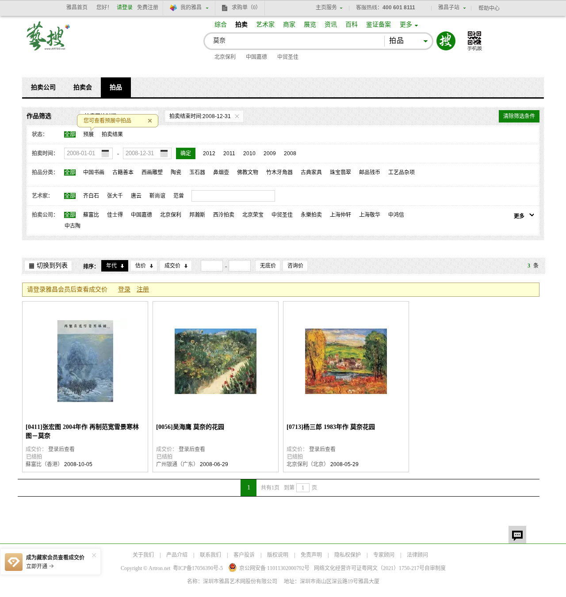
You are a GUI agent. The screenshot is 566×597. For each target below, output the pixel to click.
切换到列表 (52, 265)
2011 (229, 153)
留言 (517, 534)
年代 (111, 266)
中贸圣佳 (287, 57)
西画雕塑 (152, 172)
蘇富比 (91, 215)
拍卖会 (82, 87)
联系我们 (210, 555)
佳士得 (115, 215)
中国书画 (93, 172)
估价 (140, 266)
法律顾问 (417, 555)
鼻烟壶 (221, 172)
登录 (124, 289)
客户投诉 (244, 555)
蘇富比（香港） (44, 464)
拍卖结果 (112, 134)
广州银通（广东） (177, 464)
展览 (310, 24)
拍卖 (241, 24)
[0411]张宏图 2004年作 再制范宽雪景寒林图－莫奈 (82, 431)
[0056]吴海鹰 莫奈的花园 (190, 427)
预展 (88, 134)
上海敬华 (369, 215)
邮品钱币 (369, 172)
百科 (351, 24)
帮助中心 (489, 8)
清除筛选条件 (519, 116)
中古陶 (72, 226)
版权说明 (277, 555)
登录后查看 (61, 449)
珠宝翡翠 (340, 172)
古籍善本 (123, 172)
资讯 (331, 24)
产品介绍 (176, 555)
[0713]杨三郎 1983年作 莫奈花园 (331, 427)
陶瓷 (176, 172)
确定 (185, 153)
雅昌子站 (448, 7)
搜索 (445, 40)
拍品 (116, 87)
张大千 (115, 196)
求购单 (246, 7)
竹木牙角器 (279, 172)
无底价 (268, 266)
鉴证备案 (378, 24)
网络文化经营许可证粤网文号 (369, 568)
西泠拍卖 (223, 215)
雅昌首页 (77, 7)
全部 (70, 134)
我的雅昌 (191, 7)
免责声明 (311, 555)
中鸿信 (396, 215)
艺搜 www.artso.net (49, 41)
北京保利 (225, 57)
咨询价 (295, 266)
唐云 (136, 196)
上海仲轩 (340, 215)
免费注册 (147, 7)
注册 (143, 289)
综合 (220, 24)
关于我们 (143, 555)
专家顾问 (383, 555)
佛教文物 (247, 172)
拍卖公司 (43, 87)
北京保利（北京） (308, 464)
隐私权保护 (347, 555)
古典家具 (311, 172)
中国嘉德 (256, 57)
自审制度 (435, 568)
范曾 (178, 196)
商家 (289, 24)
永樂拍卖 (311, 215)
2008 (290, 153)
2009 (270, 153)
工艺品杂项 (401, 172)
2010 (249, 153)
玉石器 (197, 172)
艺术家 (265, 24)
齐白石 (91, 196)
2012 (209, 153)
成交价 (172, 266)
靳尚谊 (157, 196)
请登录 (125, 7)
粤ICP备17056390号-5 (198, 568)
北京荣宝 (253, 215)
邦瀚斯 (197, 215)
